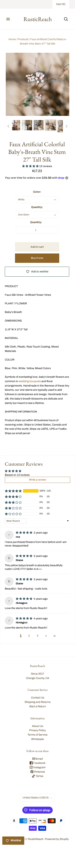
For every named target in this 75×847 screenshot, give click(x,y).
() (60, 4)
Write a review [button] (37, 479)
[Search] (66, 19)
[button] (30, 166)
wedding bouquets (30, 381)
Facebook (39, 763)
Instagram (39, 767)
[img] (24, 532)
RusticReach (35, 839)
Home (12, 39)
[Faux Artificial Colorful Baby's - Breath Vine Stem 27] (15, 125)
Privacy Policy (37, 730)
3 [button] (37, 635)
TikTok (39, 776)
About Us (37, 726)
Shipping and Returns (38, 702)
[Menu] (8, 19)
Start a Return (37, 706)
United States (35, 797)
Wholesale (37, 739)
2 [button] (29, 635)
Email (39, 758)
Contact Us (37, 697)
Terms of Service (38, 734)
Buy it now (37, 258)
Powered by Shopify (57, 839)
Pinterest (39, 771)
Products (23, 39)
